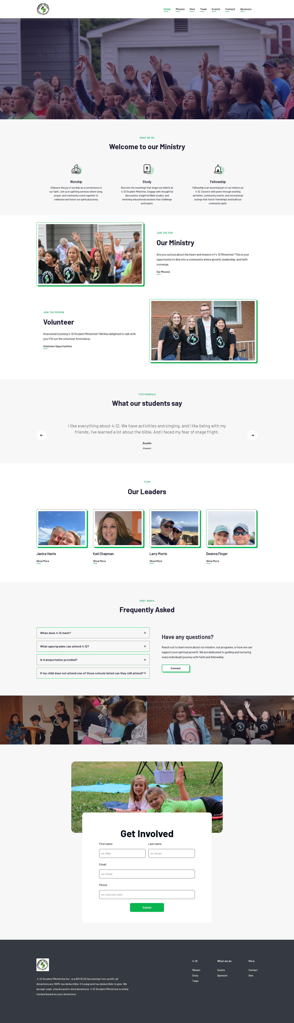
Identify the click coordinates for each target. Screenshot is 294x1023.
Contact (253, 970)
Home (167, 9)
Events (216, 9)
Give (192, 9)
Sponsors (245, 9)
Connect (47, 89)
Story (195, 975)
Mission (180, 9)
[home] (43, 9)
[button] (230, 9)
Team (203, 9)
